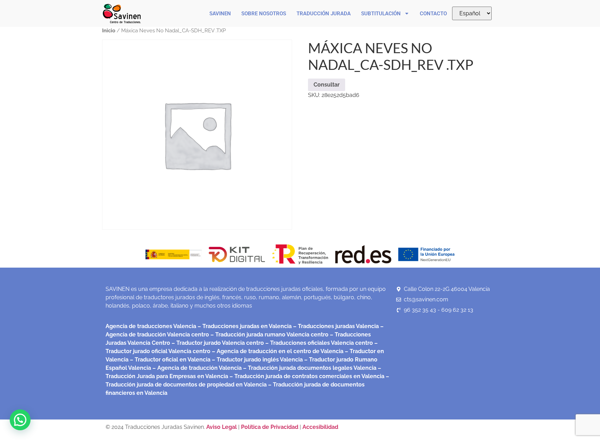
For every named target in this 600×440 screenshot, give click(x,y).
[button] (20, 419)
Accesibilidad (320, 427)
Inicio (108, 30)
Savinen (220, 13)
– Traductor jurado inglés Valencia (257, 359)
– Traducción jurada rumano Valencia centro (268, 334)
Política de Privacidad (269, 427)
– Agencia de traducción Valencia (196, 368)
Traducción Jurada (324, 13)
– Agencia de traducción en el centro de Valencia (276, 351)
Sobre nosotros (263, 13)
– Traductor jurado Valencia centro (217, 343)
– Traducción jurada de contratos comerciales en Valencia (306, 376)
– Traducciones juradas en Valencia (244, 326)
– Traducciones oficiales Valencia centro (318, 343)
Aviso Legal (222, 427)
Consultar (327, 84)
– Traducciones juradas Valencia (335, 326)
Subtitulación (381, 13)
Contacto (433, 13)
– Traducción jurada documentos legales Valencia (309, 368)
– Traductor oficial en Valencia (170, 359)
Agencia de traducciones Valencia (151, 326)
